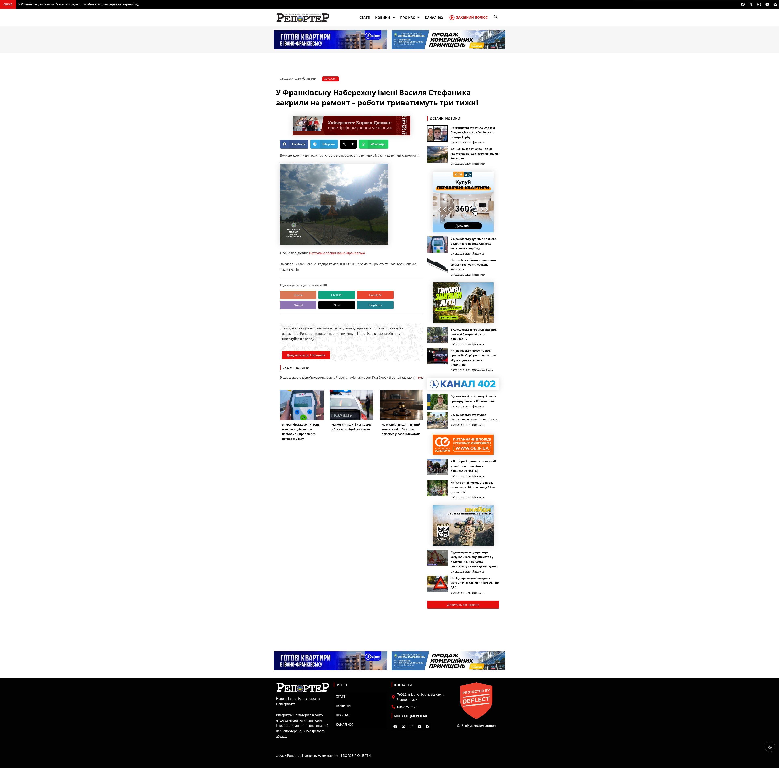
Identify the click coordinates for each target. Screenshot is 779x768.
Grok (337, 305)
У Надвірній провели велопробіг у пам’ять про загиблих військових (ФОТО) (474, 466)
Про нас (407, 17)
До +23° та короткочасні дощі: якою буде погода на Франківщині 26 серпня (475, 153)
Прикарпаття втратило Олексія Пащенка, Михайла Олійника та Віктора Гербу (473, 132)
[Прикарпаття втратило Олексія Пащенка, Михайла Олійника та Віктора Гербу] (437, 133)
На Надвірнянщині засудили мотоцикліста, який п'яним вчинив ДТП (475, 582)
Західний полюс (472, 17)
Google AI (375, 295)
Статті (364, 17)
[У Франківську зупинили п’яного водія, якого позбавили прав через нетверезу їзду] (437, 244)
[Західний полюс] (452, 17)
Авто (327, 78)
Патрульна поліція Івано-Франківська (337, 253)
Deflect (490, 725)
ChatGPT (337, 295)
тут (420, 377)
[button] (294, 144)
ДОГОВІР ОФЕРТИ (357, 755)
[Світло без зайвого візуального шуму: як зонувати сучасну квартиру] (437, 266)
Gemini (298, 305)
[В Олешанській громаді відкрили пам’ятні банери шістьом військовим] (437, 335)
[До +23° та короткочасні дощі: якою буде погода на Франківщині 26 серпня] (437, 154)
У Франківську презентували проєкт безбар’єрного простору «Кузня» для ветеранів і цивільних (473, 357)
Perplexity (375, 305)
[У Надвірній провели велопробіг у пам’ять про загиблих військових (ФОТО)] (437, 467)
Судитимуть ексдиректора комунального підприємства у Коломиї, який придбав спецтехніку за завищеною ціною (474, 559)
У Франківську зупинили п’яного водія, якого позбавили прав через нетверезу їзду (473, 243)
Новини (382, 17)
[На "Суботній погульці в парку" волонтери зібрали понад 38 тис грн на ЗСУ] (437, 488)
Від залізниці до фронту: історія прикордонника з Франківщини (473, 398)
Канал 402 (434, 17)
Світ (334, 78)
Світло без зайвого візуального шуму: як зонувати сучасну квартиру (473, 264)
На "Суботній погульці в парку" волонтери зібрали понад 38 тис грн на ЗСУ (473, 487)
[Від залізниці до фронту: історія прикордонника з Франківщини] (437, 402)
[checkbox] (770, 747)
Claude (298, 295)
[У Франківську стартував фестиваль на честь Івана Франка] (437, 420)
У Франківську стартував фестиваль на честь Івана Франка (474, 417)
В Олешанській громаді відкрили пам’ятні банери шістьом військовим (474, 334)
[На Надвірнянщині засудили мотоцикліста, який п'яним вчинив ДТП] (437, 584)
